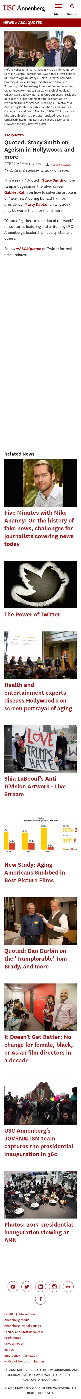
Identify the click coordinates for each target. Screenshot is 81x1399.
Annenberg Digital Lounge (22, 1326)
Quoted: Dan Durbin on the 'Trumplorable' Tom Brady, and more (35, 958)
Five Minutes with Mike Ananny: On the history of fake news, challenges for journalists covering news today (39, 528)
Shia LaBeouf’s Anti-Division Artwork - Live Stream (35, 786)
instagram (54, 1286)
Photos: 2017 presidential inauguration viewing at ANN (38, 1232)
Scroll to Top (68, 1386)
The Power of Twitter (32, 614)
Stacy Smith (52, 180)
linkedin (40, 1286)
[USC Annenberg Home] (24, 11)
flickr (68, 1286)
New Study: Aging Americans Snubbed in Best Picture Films (34, 872)
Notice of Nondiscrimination (24, 1361)
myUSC (9, 1350)
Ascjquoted (30, 22)
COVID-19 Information (19, 1314)
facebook (40, 1299)
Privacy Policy (14, 1344)
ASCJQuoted (14, 135)
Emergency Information (20, 1355)
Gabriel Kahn (16, 192)
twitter (26, 1286)
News (8, 22)
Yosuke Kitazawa (61, 165)
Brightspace (12, 1338)
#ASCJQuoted (28, 248)
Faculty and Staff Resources (24, 1332)
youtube (13, 1286)
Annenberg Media (17, 1320)
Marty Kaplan (36, 204)
